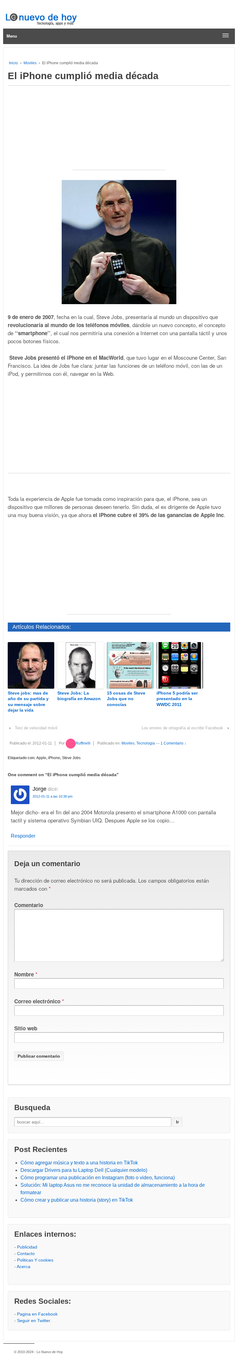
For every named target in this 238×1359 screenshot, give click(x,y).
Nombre (24, 974)
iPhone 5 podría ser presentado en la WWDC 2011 (177, 699)
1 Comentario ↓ (173, 743)
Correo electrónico (37, 1001)
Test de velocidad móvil (36, 728)
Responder (23, 836)
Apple (41, 758)
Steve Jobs (71, 758)
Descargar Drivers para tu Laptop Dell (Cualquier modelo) (83, 1170)
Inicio (13, 63)
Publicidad (27, 1246)
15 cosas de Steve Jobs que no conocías (126, 699)
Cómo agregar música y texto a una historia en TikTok (79, 1162)
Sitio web (25, 1028)
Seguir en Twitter (33, 1320)
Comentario (28, 905)
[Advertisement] (119, 131)
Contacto (26, 1253)
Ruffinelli (83, 743)
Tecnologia (145, 743)
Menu (12, 36)
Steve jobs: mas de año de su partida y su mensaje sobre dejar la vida (28, 702)
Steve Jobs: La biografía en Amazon (79, 696)
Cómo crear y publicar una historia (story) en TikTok (76, 1200)
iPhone (54, 758)
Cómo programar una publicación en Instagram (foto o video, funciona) (97, 1177)
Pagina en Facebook (37, 1314)
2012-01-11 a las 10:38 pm (53, 796)
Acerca (23, 1266)
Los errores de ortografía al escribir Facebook (182, 728)
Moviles (30, 63)
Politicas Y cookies (35, 1260)
